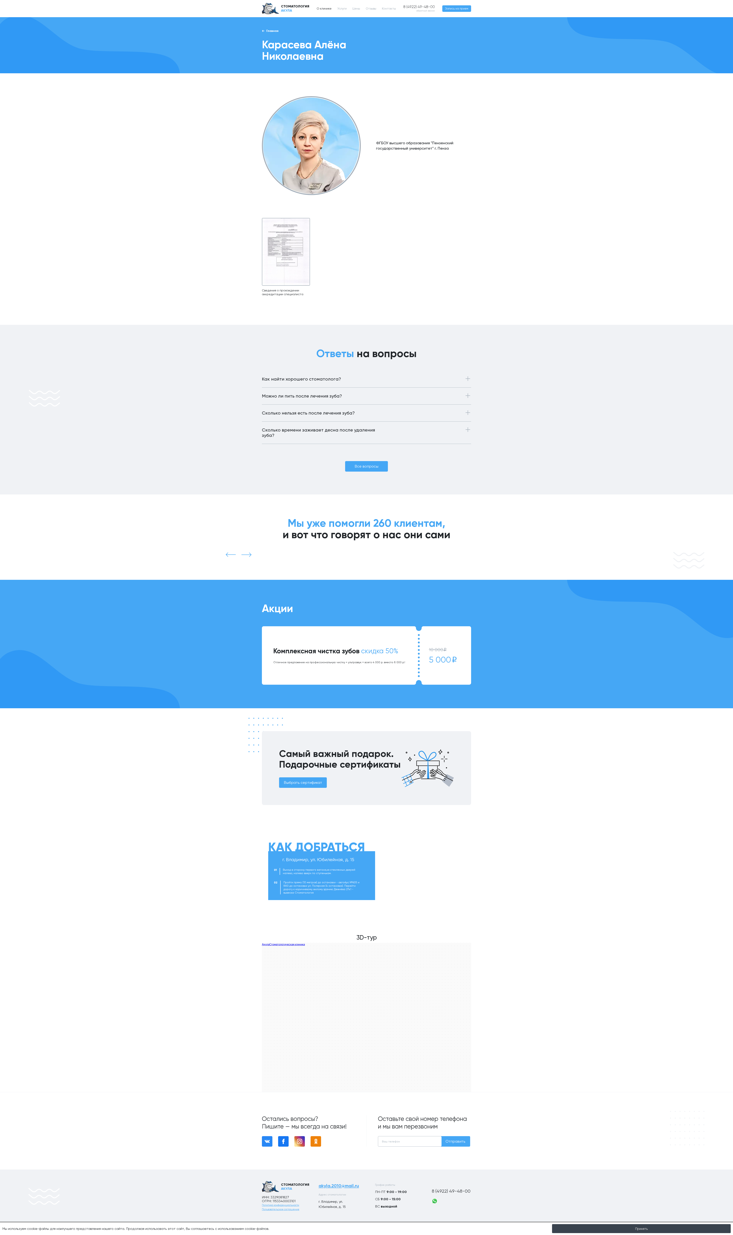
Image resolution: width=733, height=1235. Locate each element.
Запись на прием (456, 8)
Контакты (389, 8)
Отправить (455, 1141)
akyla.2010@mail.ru (339, 1185)
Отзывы (371, 8)
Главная (272, 31)
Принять (641, 1229)
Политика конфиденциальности (280, 1205)
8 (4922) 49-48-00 (451, 1191)
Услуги (342, 8)
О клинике (324, 8)
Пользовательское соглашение (280, 1209)
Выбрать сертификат (303, 782)
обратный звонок (425, 10)
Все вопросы (366, 466)
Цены (356, 8)
